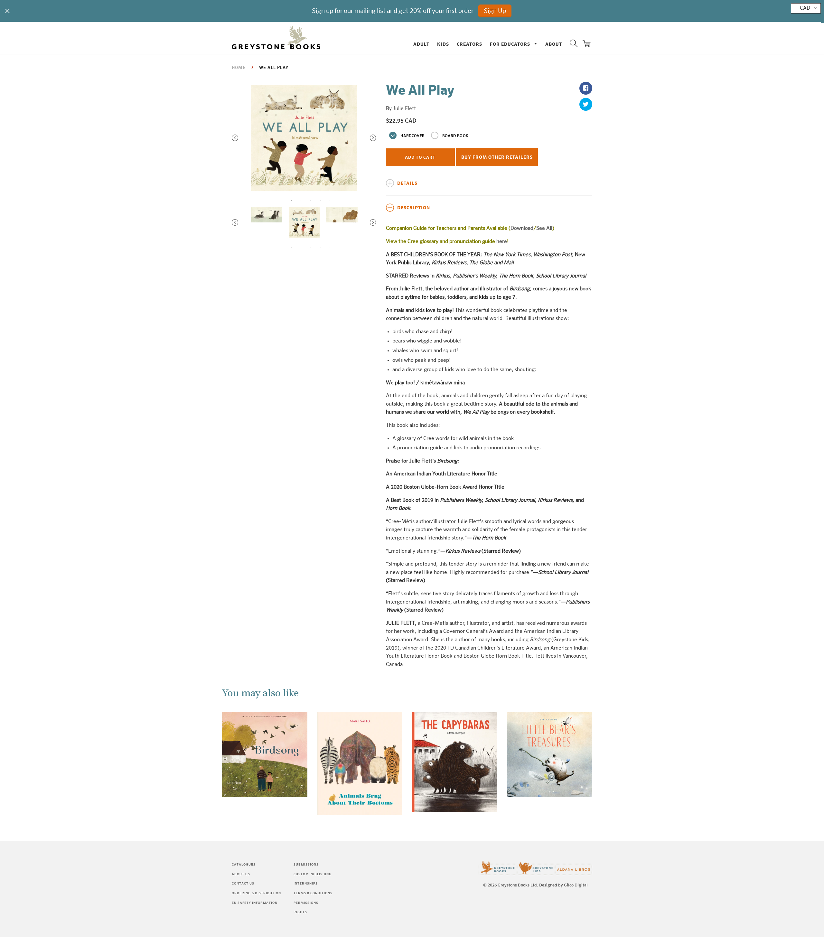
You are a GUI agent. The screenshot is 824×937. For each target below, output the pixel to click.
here (501, 241)
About (553, 44)
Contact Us (243, 883)
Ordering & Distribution (256, 893)
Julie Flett (404, 108)
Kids (443, 44)
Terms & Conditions (313, 893)
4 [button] (320, 200)
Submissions (306, 864)
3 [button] (310, 200)
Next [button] (373, 138)
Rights (300, 912)
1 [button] (291, 200)
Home (239, 68)
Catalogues (244, 864)
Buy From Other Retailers (497, 157)
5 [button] (330, 200)
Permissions (306, 902)
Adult (421, 44)
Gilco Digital (576, 885)
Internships (306, 883)
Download (521, 228)
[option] (304, 138)
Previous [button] (235, 138)
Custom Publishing (313, 874)
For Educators (510, 44)
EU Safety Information (254, 902)
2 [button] (301, 200)
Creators (469, 44)
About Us (241, 874)
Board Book (455, 136)
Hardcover (412, 136)
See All (544, 228)
